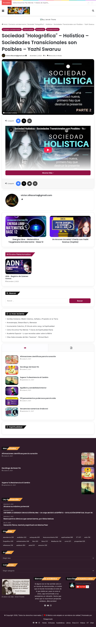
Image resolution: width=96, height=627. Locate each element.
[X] (24, 121)
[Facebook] (18, 121)
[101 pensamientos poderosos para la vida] (11, 401)
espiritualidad (67, 537)
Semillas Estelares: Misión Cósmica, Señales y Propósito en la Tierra (32, 319)
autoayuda (35, 537)
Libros (68, 623)
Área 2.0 (75, 623)
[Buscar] (93, 11)
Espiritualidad (28, 29)
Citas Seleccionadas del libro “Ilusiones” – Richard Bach (27, 337)
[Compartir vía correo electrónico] (29, 183)
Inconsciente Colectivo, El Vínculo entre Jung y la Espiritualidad (30, 326)
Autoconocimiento (50, 537)
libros (44, 541)
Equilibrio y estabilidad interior (33, 388)
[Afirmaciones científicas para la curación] (11, 359)
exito (87, 537)
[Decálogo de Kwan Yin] (11, 370)
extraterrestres (23, 541)
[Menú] (3, 11)
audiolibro (21, 537)
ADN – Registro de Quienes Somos (16, 277)
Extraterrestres (52, 29)
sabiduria (20, 545)
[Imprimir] (29, 121)
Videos (82, 623)
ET (78, 537)
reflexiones (8, 545)
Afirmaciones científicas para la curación (38, 356)
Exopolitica (40, 29)
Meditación (56, 541)
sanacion (42, 545)
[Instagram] (50, 605)
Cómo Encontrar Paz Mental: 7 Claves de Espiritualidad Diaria (35, 3)
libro (35, 541)
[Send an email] (26, 55)
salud (32, 545)
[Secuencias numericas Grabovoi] (11, 412)
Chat (92, 623)
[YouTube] (48, 605)
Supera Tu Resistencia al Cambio (34, 377)
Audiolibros (60, 623)
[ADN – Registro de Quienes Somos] (18, 266)
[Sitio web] (22, 199)
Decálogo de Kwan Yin (29, 367)
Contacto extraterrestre (17, 24)
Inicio (5, 24)
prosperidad (79, 541)
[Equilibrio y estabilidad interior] (11, 391)
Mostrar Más (47, 173)
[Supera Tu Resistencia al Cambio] (11, 380)
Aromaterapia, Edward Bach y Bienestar (22, 322)
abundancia (8, 537)
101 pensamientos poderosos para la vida (38, 398)
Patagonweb (48, 619)
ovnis (68, 541)
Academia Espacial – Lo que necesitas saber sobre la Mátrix (29, 333)
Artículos (51, 623)
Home (44, 623)
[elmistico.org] (19, 10)
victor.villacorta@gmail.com (15, 55)
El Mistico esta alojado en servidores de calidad (63, 615)
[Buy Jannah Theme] (48, 19)
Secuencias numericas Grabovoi (34, 409)
